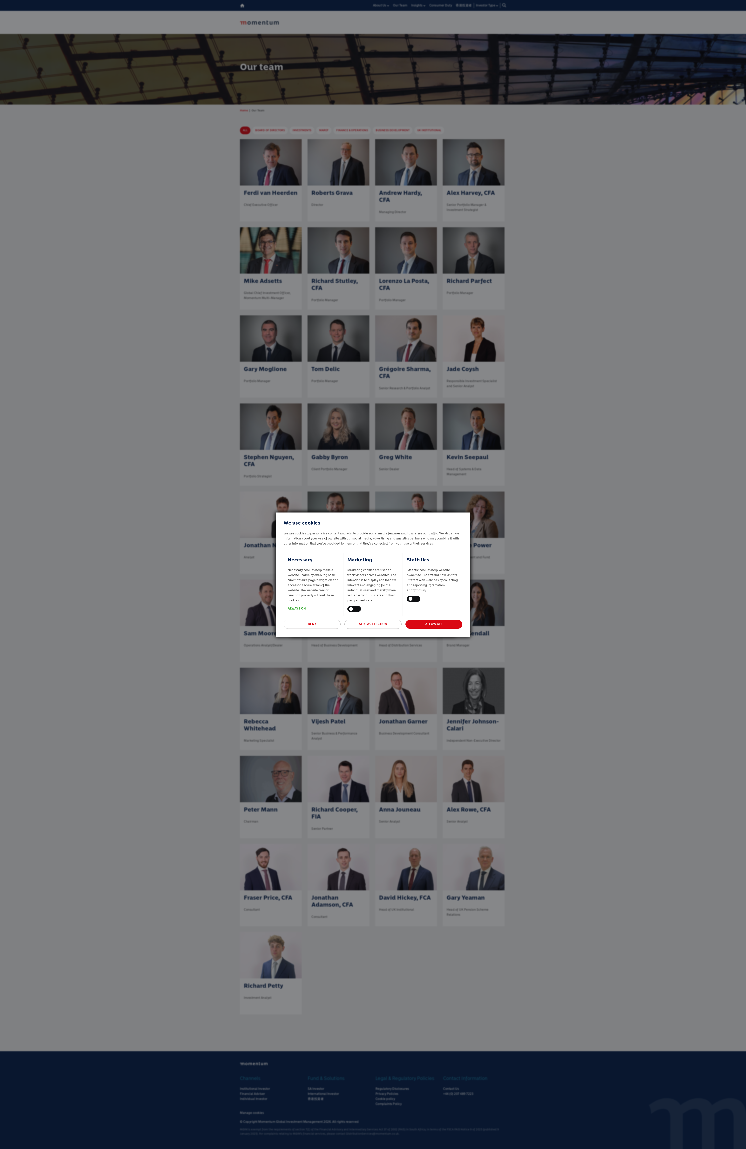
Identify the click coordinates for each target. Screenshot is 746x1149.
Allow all (434, 624)
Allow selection (373, 624)
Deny (312, 624)
